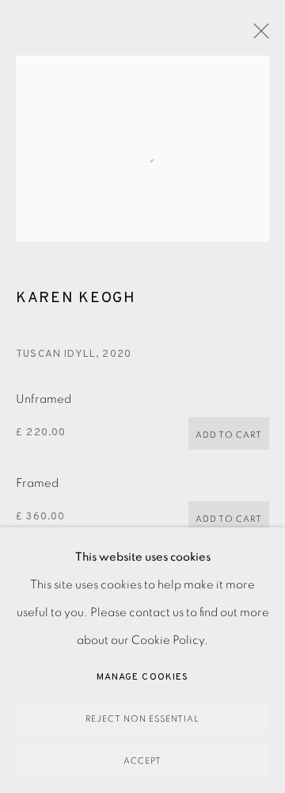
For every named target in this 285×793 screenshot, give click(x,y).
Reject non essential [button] (143, 718)
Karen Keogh (76, 298)
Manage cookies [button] (142, 677)
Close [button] (257, 36)
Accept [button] (143, 761)
